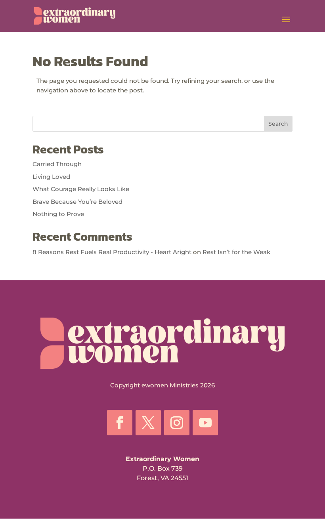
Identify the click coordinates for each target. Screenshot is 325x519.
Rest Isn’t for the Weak (236, 252)
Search (278, 123)
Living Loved (51, 176)
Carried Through (57, 164)
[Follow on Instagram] (176, 422)
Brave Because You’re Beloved (77, 201)
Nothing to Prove (58, 214)
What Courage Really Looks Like (80, 189)
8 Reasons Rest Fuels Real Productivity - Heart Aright (111, 252)
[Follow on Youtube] (205, 422)
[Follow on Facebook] (119, 422)
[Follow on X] (148, 422)
